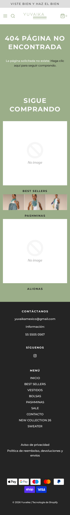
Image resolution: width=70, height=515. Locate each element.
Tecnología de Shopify (45, 502)
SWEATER (35, 426)
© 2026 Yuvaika (21, 502)
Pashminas (35, 215)
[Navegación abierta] (5, 16)
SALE (35, 408)
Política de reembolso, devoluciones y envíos (35, 453)
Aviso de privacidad (35, 445)
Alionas (35, 289)
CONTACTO (35, 414)
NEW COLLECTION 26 (35, 420)
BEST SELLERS (35, 191)
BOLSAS (35, 396)
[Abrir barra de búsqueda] (14, 16)
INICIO (35, 378)
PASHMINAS (35, 402)
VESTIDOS (35, 390)
